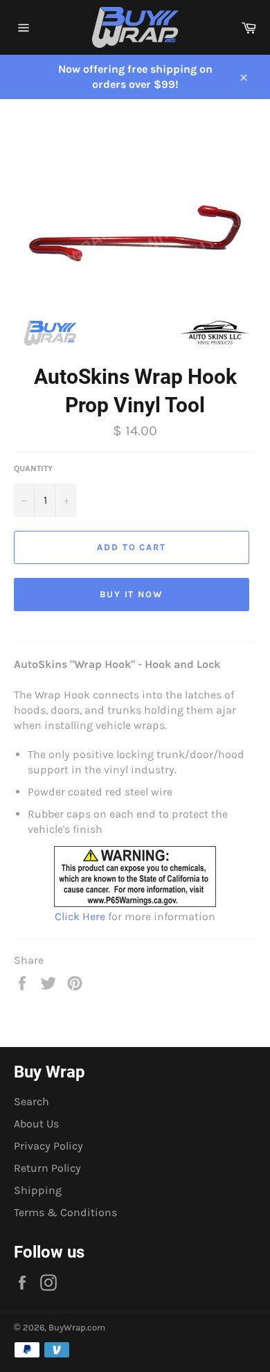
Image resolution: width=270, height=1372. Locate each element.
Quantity (33, 468)
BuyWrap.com (76, 1327)
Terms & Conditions (65, 1212)
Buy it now (132, 594)
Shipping (38, 1190)
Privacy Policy (48, 1145)
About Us (36, 1123)
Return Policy (47, 1168)
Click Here (80, 916)
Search (31, 1101)
